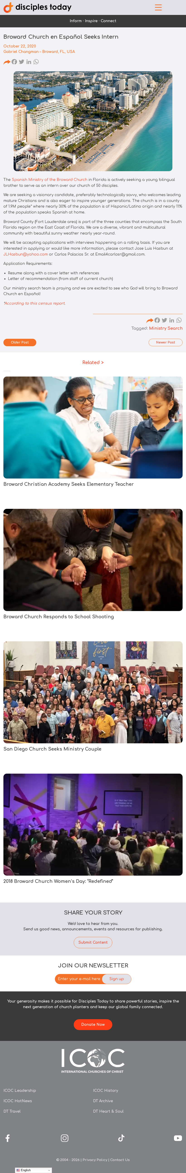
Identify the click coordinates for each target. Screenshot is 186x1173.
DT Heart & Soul (108, 1111)
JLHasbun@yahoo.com (25, 254)
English (25, 1170)
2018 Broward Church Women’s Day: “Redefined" (58, 881)
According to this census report (34, 303)
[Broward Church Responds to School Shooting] (93, 560)
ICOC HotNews (17, 1101)
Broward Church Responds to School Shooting (58, 616)
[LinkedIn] (28, 62)
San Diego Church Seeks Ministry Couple (52, 749)
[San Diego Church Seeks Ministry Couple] (93, 692)
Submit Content (93, 943)
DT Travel (12, 1111)
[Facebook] (14, 62)
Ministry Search (166, 328)
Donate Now (93, 1025)
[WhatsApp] (36, 62)
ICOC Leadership (19, 1091)
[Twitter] (21, 62)
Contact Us (120, 1160)
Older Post (20, 342)
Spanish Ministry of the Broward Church (49, 180)
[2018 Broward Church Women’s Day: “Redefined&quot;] (93, 825)
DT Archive (103, 1101)
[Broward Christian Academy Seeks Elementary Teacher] (93, 428)
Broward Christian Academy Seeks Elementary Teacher (68, 484)
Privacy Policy (95, 1160)
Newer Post (165, 342)
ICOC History (105, 1091)
